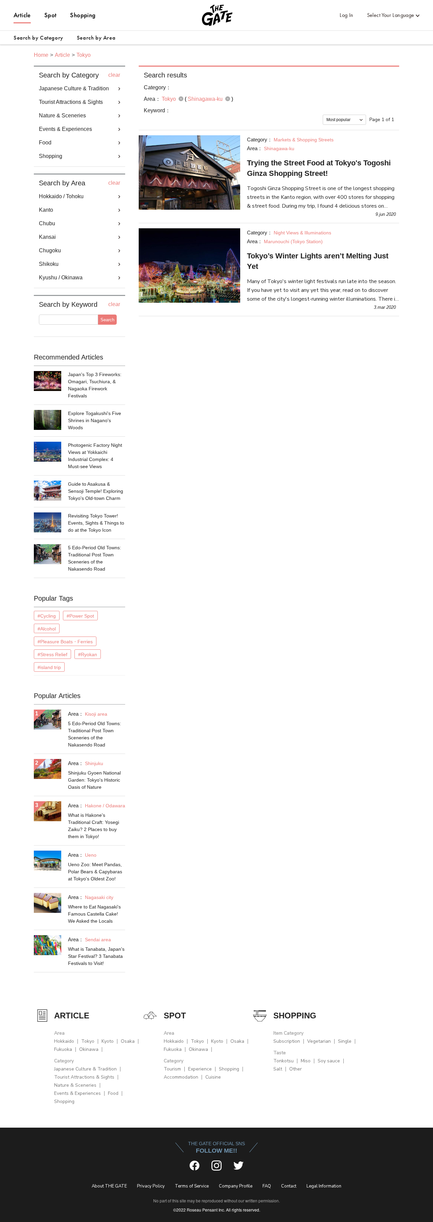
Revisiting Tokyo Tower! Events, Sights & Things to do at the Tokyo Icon (96, 523)
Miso (306, 1061)
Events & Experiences (77, 1093)
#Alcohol (47, 628)
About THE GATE (109, 1186)
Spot (50, 15)
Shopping (82, 15)
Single (344, 1041)
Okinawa (88, 1049)
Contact (288, 1186)
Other (295, 1069)
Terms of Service (192, 1186)
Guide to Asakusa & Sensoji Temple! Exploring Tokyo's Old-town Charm (95, 491)
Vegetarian (319, 1041)
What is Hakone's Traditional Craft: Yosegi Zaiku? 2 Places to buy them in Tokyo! (93, 825)
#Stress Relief (52, 654)
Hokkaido (64, 1041)
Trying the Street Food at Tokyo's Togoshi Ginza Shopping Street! (319, 168)
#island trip (49, 667)
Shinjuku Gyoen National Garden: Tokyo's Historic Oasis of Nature (94, 780)
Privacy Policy (151, 1186)
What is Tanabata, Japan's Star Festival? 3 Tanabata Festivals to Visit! (96, 956)
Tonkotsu (283, 1061)
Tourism (172, 1069)
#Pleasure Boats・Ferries (65, 641)
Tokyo (83, 55)
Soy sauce (329, 1061)
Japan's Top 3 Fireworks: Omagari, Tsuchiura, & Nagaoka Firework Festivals (94, 385)
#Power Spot (80, 616)
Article (22, 15)
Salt (277, 1069)
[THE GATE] (216, 15)
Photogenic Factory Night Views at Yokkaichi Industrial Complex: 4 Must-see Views (95, 455)
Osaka (128, 1041)
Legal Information (323, 1186)
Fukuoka (63, 1049)
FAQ (267, 1186)
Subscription (286, 1041)
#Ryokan (87, 654)
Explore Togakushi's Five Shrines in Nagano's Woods (94, 420)
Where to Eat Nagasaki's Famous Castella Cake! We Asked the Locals (94, 914)
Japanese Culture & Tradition (85, 1069)
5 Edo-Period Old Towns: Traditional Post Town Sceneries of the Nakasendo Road (94, 558)
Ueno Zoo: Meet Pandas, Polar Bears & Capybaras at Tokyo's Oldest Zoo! (95, 871)
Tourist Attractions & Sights (84, 1077)
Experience (200, 1069)
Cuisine (213, 1077)
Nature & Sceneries (75, 1085)
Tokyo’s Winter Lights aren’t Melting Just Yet (317, 261)
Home (41, 55)
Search (107, 319)
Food (113, 1093)
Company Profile (235, 1186)
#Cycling (47, 616)
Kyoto (107, 1041)
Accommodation (181, 1077)
